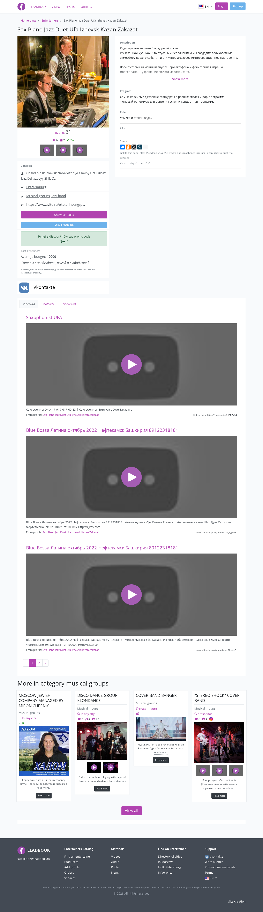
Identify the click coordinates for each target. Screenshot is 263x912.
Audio (115, 862)
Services (70, 878)
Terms (209, 872)
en (207, 6)
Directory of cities (170, 856)
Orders (86, 7)
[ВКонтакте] (122, 147)
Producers (71, 862)
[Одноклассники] (128, 147)
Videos (115, 856)
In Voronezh (166, 872)
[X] (134, 147)
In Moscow (165, 862)
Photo (70, 7)
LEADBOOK (38, 850)
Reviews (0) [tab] (68, 304)
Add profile (72, 867)
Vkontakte (216, 856)
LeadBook (38, 7)
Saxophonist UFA (44, 317)
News (115, 872)
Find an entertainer (77, 856)
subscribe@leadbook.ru (33, 859)
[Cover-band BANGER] (161, 729)
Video (56, 7)
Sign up (237, 6)
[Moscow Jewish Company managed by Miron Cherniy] (44, 751)
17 (97, 719)
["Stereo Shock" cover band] (219, 742)
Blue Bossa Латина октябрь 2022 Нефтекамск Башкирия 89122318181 (102, 430)
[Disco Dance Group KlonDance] (102, 741)
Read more (44, 795)
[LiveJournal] (139, 147)
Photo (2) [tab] (48, 304)
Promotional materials (220, 867)
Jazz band (59, 196)
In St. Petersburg (169, 867)
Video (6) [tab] (29, 304)
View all (131, 810)
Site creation (237, 901)
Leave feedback (64, 224)
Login (221, 6)
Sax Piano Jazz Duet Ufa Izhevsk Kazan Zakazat (71, 415)
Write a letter (214, 862)
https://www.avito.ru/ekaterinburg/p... (55, 204)
